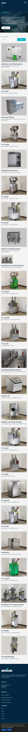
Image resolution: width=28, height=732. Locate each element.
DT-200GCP (5, 578)
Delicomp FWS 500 (7, 117)
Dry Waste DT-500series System (12, 265)
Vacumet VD (5, 396)
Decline (9, 729)
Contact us (5, 27)
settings (11, 727)
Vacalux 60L (5, 552)
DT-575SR (4, 709)
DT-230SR (4, 196)
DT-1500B (4, 344)
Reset (21, 39)
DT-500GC (5, 223)
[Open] (25, 2)
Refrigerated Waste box (9, 170)
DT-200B (4, 683)
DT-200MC (5, 631)
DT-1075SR (5, 144)
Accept (4, 729)
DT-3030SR (5, 500)
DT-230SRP (5, 291)
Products (4, 355)
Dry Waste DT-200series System (12, 604)
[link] (14, 52)
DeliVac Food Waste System (10, 249)
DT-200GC (5, 91)
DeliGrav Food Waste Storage (11, 422)
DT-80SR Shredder (7, 657)
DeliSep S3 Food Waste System (12, 64)
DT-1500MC (5, 318)
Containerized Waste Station (11, 370)
